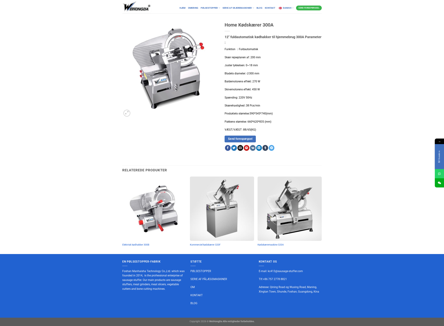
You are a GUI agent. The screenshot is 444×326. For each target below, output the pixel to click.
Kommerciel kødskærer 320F (205, 244)
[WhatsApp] (439, 173)
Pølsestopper (209, 8)
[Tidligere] (122, 215)
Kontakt (270, 8)
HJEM (183, 8)
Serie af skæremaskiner (237, 8)
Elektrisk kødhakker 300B (135, 244)
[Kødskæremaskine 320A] (290, 209)
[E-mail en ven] (240, 148)
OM (192, 287)
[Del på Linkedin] (259, 148)
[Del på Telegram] (271, 148)
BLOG (259, 8)
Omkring (193, 8)
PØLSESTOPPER (200, 271)
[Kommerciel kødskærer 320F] (222, 209)
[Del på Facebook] (228, 148)
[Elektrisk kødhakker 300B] (154, 209)
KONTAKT (196, 295)
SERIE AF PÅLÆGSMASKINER (208, 279)
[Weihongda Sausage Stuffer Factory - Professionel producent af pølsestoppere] (136, 7)
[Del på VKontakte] (253, 148)
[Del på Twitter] (234, 148)
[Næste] (321, 215)
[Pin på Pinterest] (246, 148)
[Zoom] (126, 113)
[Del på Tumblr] (265, 148)
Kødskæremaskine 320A (271, 244)
